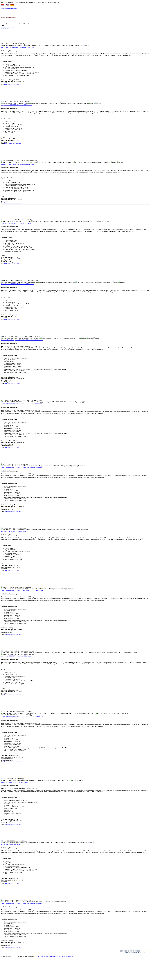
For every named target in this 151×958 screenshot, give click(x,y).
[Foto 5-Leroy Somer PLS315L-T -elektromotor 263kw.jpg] (17, 654)
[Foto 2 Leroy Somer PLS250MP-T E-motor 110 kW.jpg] (49, 221)
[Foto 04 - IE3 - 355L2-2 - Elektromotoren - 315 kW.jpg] (112, 713)
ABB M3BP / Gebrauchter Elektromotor (12, 844)
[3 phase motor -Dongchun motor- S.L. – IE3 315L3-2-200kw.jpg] (47, 466)
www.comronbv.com (54, 956)
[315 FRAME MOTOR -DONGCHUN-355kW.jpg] (16, 902)
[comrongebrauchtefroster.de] (9, 8)
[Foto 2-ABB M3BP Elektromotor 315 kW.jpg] (41, 842)
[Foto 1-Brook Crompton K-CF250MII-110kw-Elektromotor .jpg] (19, 282)
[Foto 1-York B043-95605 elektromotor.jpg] (13, 529)
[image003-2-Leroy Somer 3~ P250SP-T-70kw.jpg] (44, 103)
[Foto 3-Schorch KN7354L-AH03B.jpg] (59, 780)
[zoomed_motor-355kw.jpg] (39, 902)
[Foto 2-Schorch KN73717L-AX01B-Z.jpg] (38, 45)
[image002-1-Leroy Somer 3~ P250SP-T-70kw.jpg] (15, 103)
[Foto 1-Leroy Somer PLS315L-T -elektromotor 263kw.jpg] (17, 652)
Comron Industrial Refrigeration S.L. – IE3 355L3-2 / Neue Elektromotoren (22, 903)
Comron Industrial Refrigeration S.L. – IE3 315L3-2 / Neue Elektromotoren (22, 467)
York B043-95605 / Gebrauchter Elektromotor (13, 531)
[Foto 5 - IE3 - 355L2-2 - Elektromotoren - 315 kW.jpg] (16, 715)
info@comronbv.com (67, 956)
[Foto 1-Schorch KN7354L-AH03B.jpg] (12, 780)
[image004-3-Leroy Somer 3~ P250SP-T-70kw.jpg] (74, 103)
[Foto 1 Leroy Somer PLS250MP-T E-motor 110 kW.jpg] (17, 221)
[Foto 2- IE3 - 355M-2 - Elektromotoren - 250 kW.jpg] (16, 589)
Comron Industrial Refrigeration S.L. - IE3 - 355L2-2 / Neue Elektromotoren (22, 716)
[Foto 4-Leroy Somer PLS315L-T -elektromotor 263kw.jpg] (120, 652)
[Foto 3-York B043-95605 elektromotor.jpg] (63, 529)
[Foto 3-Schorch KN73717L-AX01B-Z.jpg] (64, 45)
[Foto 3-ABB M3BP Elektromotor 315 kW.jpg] (68, 842)
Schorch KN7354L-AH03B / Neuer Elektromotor (15, 782)
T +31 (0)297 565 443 (41, 956)
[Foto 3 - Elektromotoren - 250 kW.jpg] (43, 589)
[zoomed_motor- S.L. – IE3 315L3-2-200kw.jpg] (14, 466)
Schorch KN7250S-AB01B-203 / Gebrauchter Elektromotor (17, 164)
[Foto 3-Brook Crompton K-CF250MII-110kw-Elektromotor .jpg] (93, 282)
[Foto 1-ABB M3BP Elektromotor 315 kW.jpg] (14, 842)
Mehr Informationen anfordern (12, 84)
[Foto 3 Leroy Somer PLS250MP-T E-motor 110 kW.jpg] (82, 221)
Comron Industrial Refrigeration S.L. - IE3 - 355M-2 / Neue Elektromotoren (22, 590)
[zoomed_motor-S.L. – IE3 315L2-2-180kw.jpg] (55, 402)
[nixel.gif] (80, 45)
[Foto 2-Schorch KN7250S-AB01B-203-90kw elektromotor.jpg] (55, 162)
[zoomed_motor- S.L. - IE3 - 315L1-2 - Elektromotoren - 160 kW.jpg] (20, 338)
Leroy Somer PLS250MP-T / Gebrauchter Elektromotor (16, 223)
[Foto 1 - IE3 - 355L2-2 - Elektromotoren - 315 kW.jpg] (16, 713)
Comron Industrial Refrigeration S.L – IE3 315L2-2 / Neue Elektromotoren (21, 403)
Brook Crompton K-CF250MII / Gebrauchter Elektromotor (17, 284)
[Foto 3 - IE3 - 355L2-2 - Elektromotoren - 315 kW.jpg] (80, 713)
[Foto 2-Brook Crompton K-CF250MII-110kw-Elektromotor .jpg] (56, 282)
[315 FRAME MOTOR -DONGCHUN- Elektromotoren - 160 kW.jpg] (60, 338)
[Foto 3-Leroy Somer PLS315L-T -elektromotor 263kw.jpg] (86, 652)
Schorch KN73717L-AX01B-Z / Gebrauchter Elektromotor (17, 47)
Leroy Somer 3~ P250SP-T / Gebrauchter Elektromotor (16, 105)
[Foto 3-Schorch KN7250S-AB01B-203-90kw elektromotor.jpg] (92, 162)
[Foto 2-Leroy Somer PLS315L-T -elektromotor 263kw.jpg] (52, 652)
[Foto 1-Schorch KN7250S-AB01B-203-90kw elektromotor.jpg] (19, 162)
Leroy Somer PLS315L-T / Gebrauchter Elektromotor (16, 656)
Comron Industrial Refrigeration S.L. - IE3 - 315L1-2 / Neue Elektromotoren (22, 340)
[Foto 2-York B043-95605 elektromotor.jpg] (38, 529)
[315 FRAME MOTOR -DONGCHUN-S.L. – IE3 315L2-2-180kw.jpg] (21, 402)
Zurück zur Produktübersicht (7, 27)
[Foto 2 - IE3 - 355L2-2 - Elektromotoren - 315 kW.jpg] (48, 713)
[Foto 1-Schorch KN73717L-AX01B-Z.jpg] (13, 45)
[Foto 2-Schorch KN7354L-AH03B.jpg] (35, 780)
